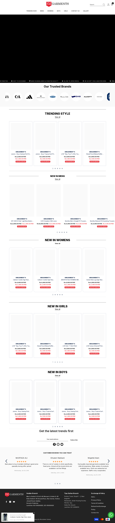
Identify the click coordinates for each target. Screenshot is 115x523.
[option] (21, 143)
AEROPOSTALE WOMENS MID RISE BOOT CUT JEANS (70, 280)
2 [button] (55, 168)
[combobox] (96, 4)
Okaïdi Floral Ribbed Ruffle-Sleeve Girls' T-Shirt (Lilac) (94, 154)
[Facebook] (54, 444)
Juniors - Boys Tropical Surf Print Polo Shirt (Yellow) (94, 411)
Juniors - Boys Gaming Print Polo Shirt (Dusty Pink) (70, 411)
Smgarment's (21, 152)
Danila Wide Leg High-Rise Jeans (94, 280)
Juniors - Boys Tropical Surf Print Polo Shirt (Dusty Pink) (45, 154)
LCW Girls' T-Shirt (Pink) (70, 346)
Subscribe (74, 440)
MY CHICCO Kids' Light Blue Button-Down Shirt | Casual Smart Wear (22, 221)
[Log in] (108, 5)
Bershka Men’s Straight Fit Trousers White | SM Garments (75, 221)
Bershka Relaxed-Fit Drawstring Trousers (102, 221)
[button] (6, 461)
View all (57, 117)
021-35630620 (49, 505)
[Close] (34, 512)
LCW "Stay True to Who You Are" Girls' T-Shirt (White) (70, 154)
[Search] (97, 4)
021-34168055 (74, 507)
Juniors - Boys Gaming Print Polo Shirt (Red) (20, 154)
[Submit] (36, 509)
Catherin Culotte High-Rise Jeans (21, 280)
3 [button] (57, 168)
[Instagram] (58, 444)
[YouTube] (61, 444)
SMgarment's (21, 277)
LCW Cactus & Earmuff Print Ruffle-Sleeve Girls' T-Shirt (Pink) (94, 346)
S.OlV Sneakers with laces (49, 221)
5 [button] (62, 168)
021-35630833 (38, 505)
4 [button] (59, 168)
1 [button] (52, 168)
